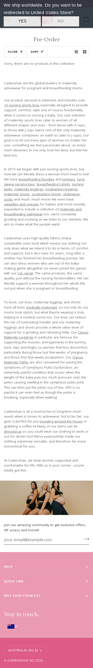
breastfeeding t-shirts (53, 184)
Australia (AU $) (23, 650)
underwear (71, 194)
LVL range (25, 273)
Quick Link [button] (14, 581)
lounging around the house (61, 421)
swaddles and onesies (21, 204)
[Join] (85, 539)
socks (8, 199)
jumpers (68, 179)
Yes (22, 21)
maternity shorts (17, 194)
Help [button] (8, 566)
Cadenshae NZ (20, 660)
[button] (46, 626)
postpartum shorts (46, 194)
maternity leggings (28, 189)
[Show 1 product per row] (76, 51)
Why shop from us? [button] (22, 595)
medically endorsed (41, 307)
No (60, 21)
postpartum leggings (61, 189)
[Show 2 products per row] (85, 51)
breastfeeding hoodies (36, 179)
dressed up (13, 431)
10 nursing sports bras (21, 105)
